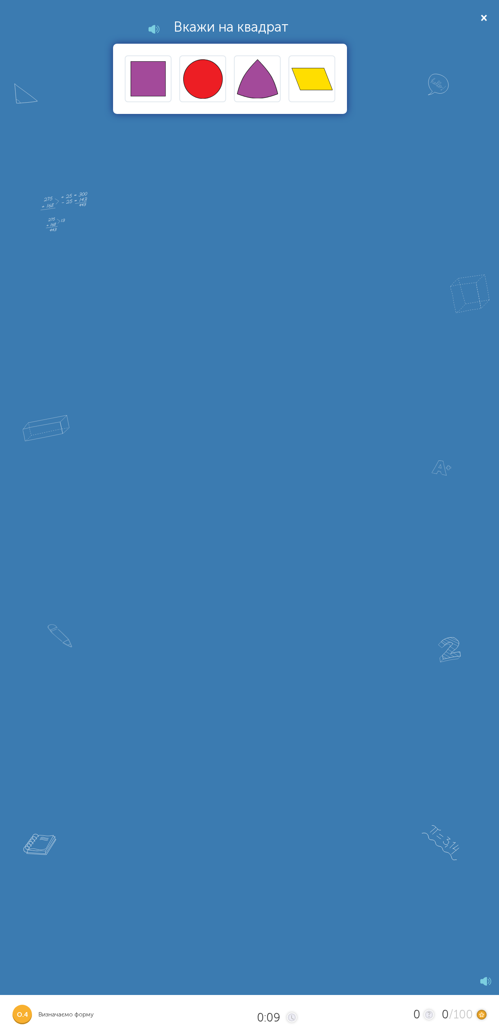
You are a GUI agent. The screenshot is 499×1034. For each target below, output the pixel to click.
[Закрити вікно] (483, 17)
